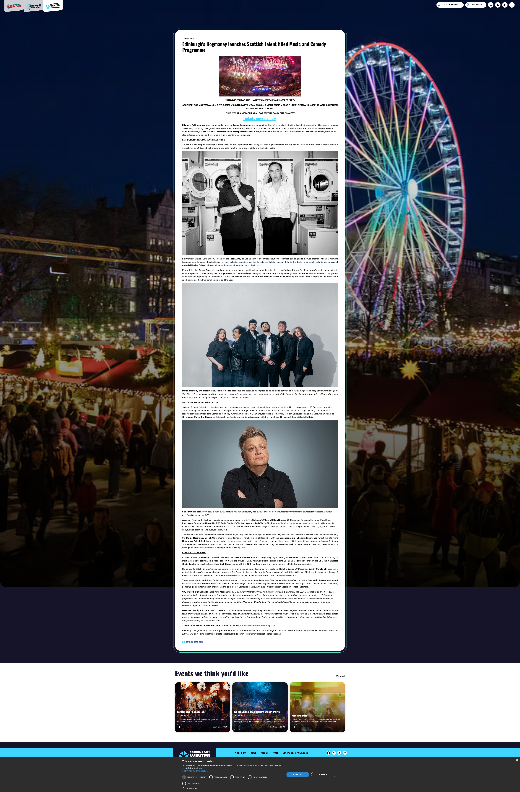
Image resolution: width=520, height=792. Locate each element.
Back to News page (194, 642)
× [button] (517, 760)
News (253, 753)
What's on (240, 753)
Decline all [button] (323, 774)
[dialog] (260, 774)
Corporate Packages (295, 753)
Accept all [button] (298, 774)
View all (340, 676)
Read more (198, 768)
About (264, 753)
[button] (232, 771)
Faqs (275, 753)
